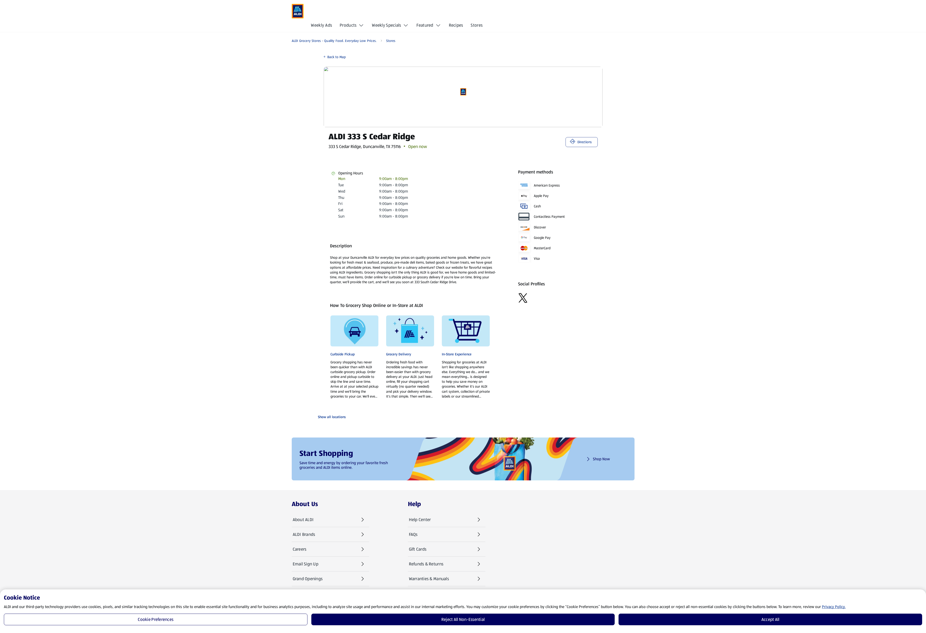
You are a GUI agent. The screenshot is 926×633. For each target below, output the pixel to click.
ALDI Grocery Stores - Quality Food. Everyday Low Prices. (334, 40)
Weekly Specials (386, 25)
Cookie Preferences (155, 619)
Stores (476, 25)
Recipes (456, 25)
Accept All (770, 619)
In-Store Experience (457, 354)
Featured (424, 25)
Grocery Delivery (398, 354)
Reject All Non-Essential (463, 619)
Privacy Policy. (834, 607)
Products (348, 25)
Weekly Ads (321, 25)
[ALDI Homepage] (298, 11)
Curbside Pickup (342, 354)
